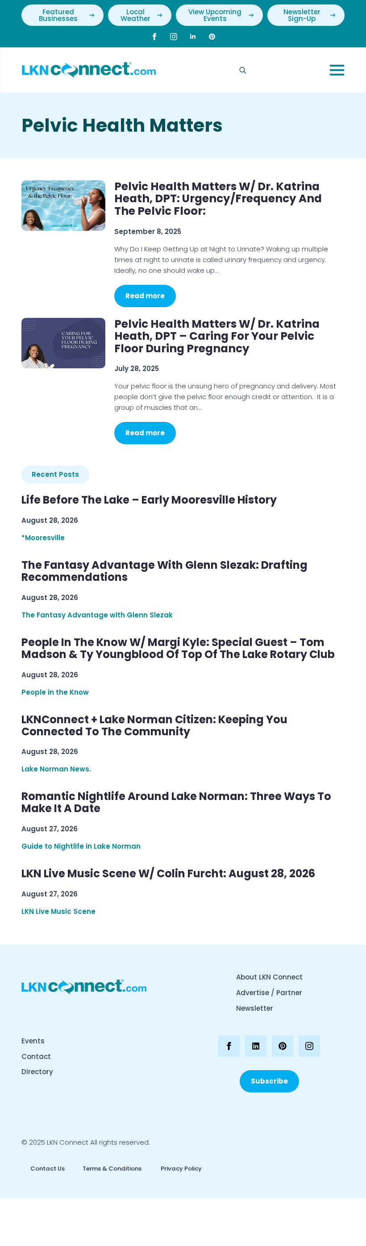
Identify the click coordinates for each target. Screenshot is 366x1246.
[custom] (212, 36)
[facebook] (154, 36)
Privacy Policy (180, 1168)
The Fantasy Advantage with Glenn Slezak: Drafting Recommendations (164, 571)
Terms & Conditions (112, 1168)
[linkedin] (193, 36)
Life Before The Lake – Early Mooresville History (149, 500)
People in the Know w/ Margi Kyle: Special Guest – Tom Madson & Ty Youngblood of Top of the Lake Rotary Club (178, 649)
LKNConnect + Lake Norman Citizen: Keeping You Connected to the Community (154, 726)
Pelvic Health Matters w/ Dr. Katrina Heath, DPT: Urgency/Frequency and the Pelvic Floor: (218, 198)
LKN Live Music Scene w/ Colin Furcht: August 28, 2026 (168, 874)
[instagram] (173, 36)
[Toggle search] (242, 70)
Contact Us (47, 1168)
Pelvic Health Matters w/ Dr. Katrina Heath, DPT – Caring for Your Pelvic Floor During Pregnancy (217, 336)
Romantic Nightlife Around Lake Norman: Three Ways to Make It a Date (176, 803)
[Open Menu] (337, 70)
